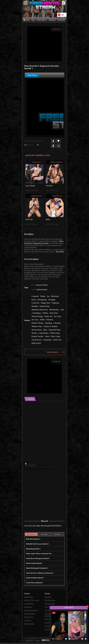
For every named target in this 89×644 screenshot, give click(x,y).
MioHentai (28, 609)
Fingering (56, 307)
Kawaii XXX (61, 20)
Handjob (35, 310)
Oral (33, 316)
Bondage (53, 303)
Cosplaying (47, 343)
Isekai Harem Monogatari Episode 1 (37, 561)
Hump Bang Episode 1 (33, 551)
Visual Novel (36, 343)
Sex (49, 300)
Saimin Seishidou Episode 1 (35, 580)
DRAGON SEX (57, 196)
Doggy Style (46, 307)
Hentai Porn (28, 599)
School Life (57, 343)
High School (36, 346)
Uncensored (52, 20)
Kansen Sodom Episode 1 (34, 565)
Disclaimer (29, 642)
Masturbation (56, 313)
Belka (48, 219)
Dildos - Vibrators (47, 323)
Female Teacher (38, 339)
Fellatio (50, 316)
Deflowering (56, 336)
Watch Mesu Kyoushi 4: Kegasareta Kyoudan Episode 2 (53, 355)
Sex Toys (35, 323)
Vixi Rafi (49, 185)
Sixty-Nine (59, 316)
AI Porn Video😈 (42, 20)
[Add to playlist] (54, 141)
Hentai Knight (29, 616)
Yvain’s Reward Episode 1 (34, 585)
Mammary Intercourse (40, 313)
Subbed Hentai (42, 294)
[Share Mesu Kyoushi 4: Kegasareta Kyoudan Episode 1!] (59, 146)
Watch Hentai (29, 625)
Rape (46, 333)
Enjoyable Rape (56, 333)
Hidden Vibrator (38, 326)
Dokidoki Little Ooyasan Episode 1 (37, 546)
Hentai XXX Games (31, 603)
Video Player (32, 75)
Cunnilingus (41, 316)
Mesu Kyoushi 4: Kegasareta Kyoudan (49, 243)
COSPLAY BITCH (56, 162)
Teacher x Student (51, 330)
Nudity (43, 300)
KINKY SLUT (37, 162)
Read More (28, 254)
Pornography (43, 303)
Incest (34, 303)
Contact (38, 642)
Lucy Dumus (30, 185)
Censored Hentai (42, 289)
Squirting (49, 326)
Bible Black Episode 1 (33, 541)
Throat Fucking (37, 320)
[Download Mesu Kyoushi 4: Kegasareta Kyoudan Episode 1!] (54, 146)
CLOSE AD (56, 29)
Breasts (35, 336)
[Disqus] (44, 433)
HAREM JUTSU (37, 196)
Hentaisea (48, 599)
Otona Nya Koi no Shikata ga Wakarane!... (39, 575)
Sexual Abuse (37, 333)
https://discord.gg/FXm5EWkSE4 (50, 528)
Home (27, 20)
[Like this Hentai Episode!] (59, 141)
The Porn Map (50, 603)
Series (33, 20)
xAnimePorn (29, 606)
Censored (35, 300)
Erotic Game (56, 339)
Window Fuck (37, 330)
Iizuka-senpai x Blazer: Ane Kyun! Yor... (38, 556)
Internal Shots (45, 310)
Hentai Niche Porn (31, 612)
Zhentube (28, 622)
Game (47, 339)
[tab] (32, 75)
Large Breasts (44, 336)
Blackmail (56, 300)
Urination (58, 326)
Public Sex (49, 320)
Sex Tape (58, 320)
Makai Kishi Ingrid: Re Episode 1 (36, 570)
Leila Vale (29, 219)
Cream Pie (36, 307)
